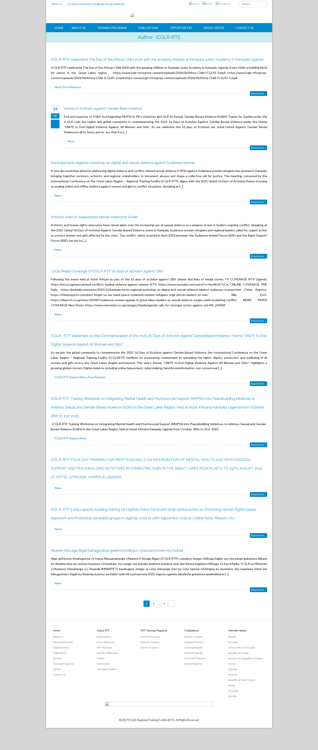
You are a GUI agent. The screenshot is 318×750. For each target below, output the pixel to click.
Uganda (232, 669)
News (58, 87)
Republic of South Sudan (241, 680)
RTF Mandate (104, 647)
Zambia (232, 696)
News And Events (63, 642)
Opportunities (181, 28)
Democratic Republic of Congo (245, 658)
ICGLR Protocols (193, 653)
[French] (207, 4)
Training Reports (193, 647)
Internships (103, 663)
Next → (171, 604)
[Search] (263, 4)
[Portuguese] (223, 4)
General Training (150, 636)
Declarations (104, 636)
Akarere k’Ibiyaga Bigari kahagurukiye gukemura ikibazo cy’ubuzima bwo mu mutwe (117, 550)
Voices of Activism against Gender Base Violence (103, 108)
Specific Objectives (108, 653)
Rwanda (232, 674)
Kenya (231, 663)
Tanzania (233, 690)
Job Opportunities (107, 669)
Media (100, 658)
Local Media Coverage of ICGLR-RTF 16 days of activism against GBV (107, 271)
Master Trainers (149, 647)
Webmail (119, 4)
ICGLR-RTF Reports (67, 377)
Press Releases (72, 87)
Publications (148, 28)
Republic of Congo (238, 653)
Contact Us (245, 28)
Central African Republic (242, 647)
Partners (58, 658)
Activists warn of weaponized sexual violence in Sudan (94, 217)
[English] (194, 4)
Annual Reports (193, 663)
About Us (79, 28)
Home (59, 28)
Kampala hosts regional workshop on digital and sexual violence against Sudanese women (123, 163)
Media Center (214, 28)
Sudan (231, 685)
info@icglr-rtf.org (102, 4)
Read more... (258, 93)
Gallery (57, 669)
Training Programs (112, 28)
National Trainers (150, 642)
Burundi (233, 642)
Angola (232, 636)
